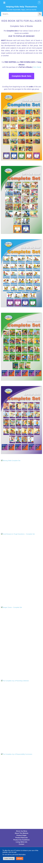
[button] (4, 3)
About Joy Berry (21, 831)
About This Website (21, 833)
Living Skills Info (21, 842)
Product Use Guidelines (21, 840)
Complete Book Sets (21, 76)
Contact (21, 844)
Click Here (36, 67)
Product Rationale (21, 837)
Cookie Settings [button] (8, 858)
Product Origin (21, 835)
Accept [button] (20, 858)
